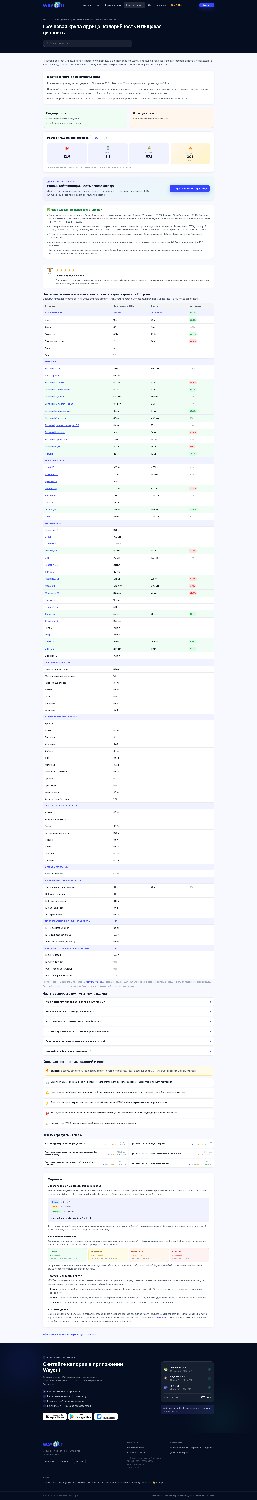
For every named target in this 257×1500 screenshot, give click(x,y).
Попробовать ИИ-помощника (146, 761)
